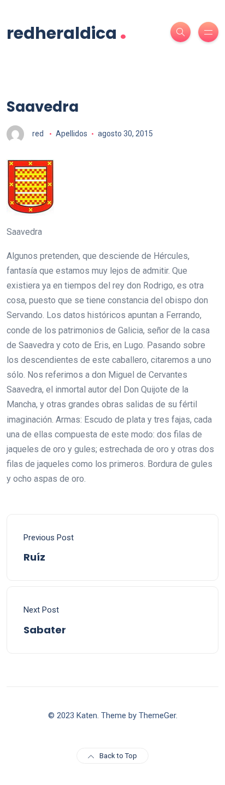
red (38, 133)
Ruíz (34, 557)
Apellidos (71, 133)
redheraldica (67, 32)
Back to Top (118, 756)
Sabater (44, 630)
